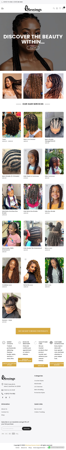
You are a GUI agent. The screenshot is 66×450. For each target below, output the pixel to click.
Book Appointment (39, 448)
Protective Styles (39, 392)
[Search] (53, 8)
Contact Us (5, 412)
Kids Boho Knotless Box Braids (10, 212)
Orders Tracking (39, 412)
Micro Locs (48, 248)
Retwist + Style (7, 320)
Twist (4, 139)
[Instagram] (6, 397)
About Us (4, 409)
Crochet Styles (39, 381)
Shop (3, 415)
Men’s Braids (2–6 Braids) (10, 176)
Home (17, 448)
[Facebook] (2, 397)
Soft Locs (48, 285)
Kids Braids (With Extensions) (8, 249)
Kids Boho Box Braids (31, 211)
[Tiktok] (9, 397)
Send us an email (9, 390)
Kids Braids (37, 383)
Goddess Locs (7, 285)
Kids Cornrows (50, 176)
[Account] (57, 8)
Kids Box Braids (50, 211)
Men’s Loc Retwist (29, 139)
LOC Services (38, 386)
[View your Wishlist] (60, 8)
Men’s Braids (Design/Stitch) (50, 140)
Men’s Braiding (38, 389)
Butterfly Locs (28, 285)
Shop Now (33, 48)
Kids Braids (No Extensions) (33, 248)
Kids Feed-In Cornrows (31, 176)
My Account (38, 409)
